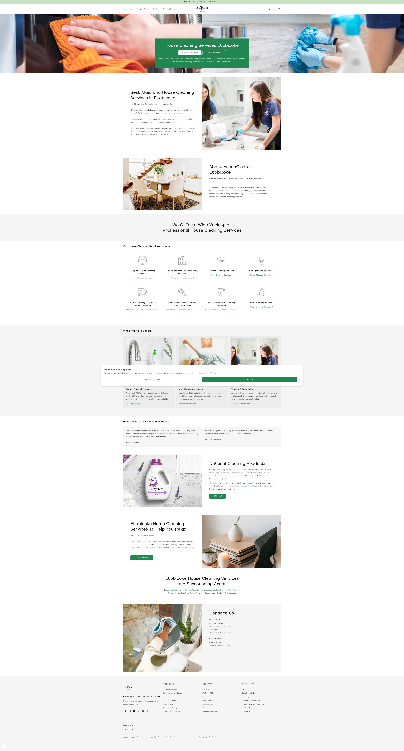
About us (205, 689)
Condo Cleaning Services (181, 278)
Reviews (205, 697)
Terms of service (163, 737)
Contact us (246, 711)
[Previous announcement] (124, 2)
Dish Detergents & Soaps (172, 693)
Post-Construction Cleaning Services (220, 310)
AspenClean (131, 737)
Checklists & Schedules (251, 700)
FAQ (243, 689)
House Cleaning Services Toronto (177, 590)
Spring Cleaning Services (260, 275)
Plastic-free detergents (171, 708)
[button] (129, 9)
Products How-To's (249, 708)
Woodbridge (197, 590)
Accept (250, 380)
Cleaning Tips (247, 697)
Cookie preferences (215, 737)
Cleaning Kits (168, 704)
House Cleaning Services (141, 278)
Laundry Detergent (170, 689)
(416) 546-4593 (214, 52)
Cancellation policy (201, 737)
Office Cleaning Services (220, 275)
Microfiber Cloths (169, 700)
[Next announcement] (280, 2)
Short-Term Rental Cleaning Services (181, 310)
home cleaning (242, 486)
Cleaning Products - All (171, 711)
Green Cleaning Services (260, 307)
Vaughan (215, 590)
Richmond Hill (226, 590)
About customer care (187, 404)
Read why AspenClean (240, 404)
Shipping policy (174, 737)
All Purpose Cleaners (170, 697)
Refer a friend (207, 704)
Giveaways (206, 708)
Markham (207, 590)
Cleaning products (133, 404)
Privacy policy (152, 737)
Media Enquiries (208, 700)
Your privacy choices (210, 711)
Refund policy (141, 737)
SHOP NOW (217, 496)
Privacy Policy (210, 373)
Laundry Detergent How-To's (253, 704)
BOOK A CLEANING (190, 52)
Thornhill (236, 590)
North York (189, 593)
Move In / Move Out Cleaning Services (142, 310)
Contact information (187, 737)
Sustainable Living (249, 693)
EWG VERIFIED (207, 693)
